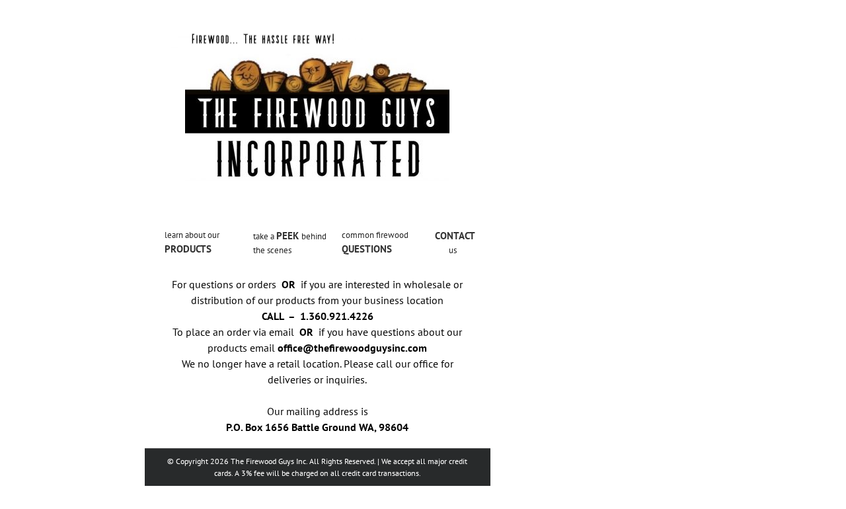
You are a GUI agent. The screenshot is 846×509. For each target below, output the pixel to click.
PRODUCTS (188, 249)
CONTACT (455, 235)
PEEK (288, 235)
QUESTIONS (367, 249)
